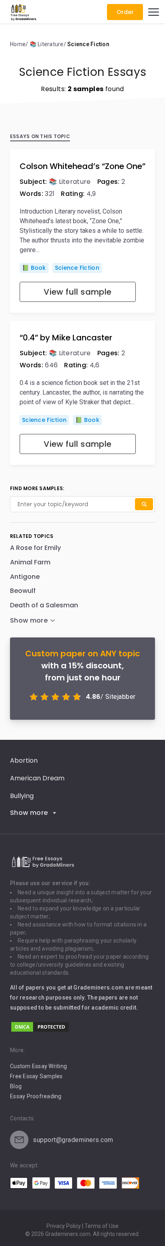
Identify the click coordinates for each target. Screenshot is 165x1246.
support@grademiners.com (73, 1140)
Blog (16, 1086)
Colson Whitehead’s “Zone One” (82, 166)
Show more (29, 812)
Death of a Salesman (44, 605)
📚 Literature (70, 181)
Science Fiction (77, 268)
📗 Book (34, 268)
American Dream (37, 778)
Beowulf (23, 590)
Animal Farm (30, 562)
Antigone (25, 576)
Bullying (22, 795)
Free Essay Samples (36, 1076)
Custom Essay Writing (38, 1066)
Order (125, 12)
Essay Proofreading (36, 1096)
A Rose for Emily (35, 547)
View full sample (77, 291)
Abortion (24, 760)
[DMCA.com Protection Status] (40, 1030)
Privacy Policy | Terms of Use (82, 1226)
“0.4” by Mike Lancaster (66, 337)
